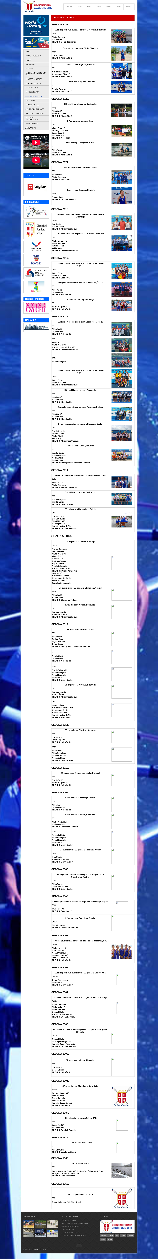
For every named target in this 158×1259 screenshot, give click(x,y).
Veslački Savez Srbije (40, 1249)
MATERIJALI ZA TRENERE (34, 113)
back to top (79, 1245)
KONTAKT (29, 52)
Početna (69, 7)
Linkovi (118, 7)
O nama (80, 7)
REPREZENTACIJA (32, 92)
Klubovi (98, 7)
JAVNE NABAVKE (31, 124)
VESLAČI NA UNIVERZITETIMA (31, 118)
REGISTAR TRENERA (33, 83)
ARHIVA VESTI (30, 128)
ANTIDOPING (30, 100)
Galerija (108, 7)
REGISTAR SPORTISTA (33, 79)
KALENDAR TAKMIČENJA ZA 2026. (35, 74)
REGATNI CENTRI (31, 88)
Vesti (89, 7)
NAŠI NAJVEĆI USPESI (33, 96)
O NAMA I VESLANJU (33, 56)
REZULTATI (29, 69)
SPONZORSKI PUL (32, 105)
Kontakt (128, 7)
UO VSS (28, 60)
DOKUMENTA (30, 64)
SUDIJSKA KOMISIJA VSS (34, 109)
